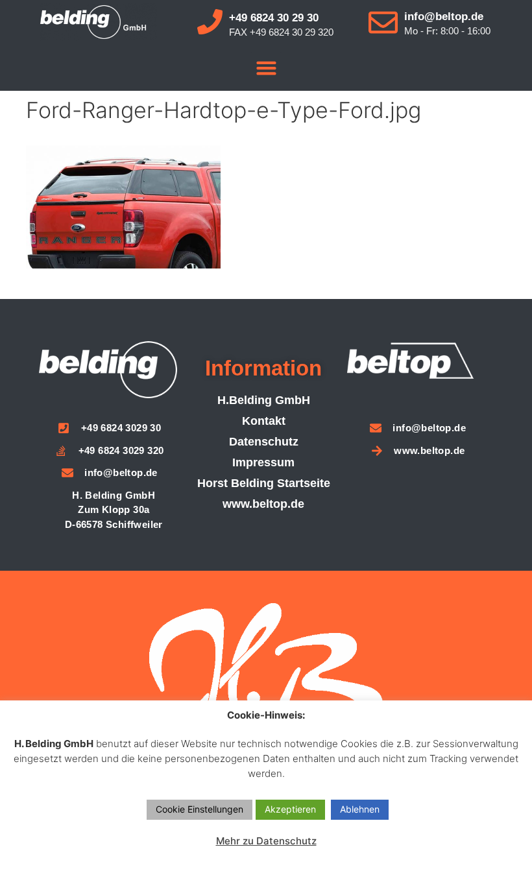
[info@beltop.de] (383, 22)
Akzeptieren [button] (290, 809)
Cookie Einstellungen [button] (199, 809)
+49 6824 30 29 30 (274, 18)
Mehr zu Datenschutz (266, 841)
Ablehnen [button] (360, 809)
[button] (266, 68)
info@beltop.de (443, 16)
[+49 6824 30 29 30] (210, 21)
